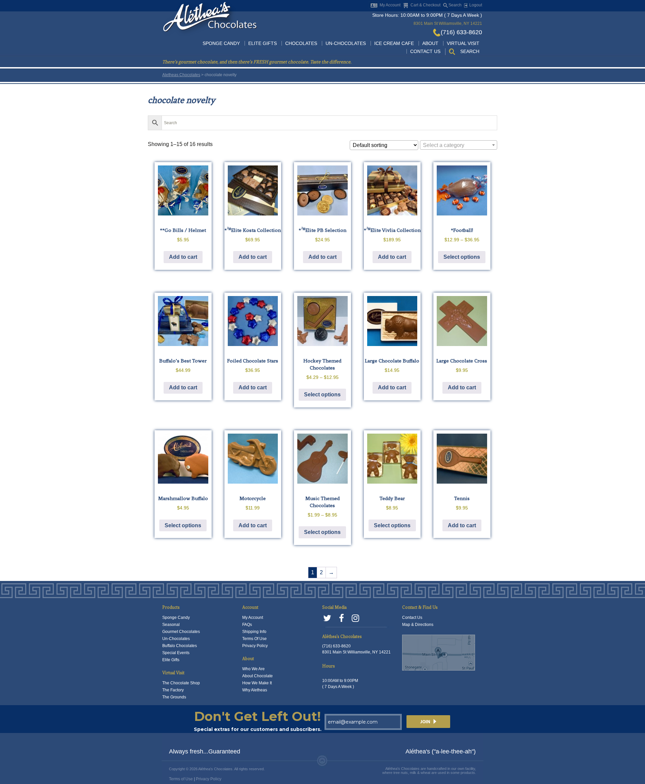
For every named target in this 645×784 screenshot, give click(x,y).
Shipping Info (254, 631)
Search (455, 5)
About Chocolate (257, 676)
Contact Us (425, 51)
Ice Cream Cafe (394, 43)
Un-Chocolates (346, 43)
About (430, 43)
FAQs (247, 624)
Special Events (175, 652)
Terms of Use (181, 779)
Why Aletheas (254, 690)
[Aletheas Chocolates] (209, 18)
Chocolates (301, 43)
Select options (461, 257)
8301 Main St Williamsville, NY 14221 (448, 23)
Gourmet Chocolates (181, 631)
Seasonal (171, 624)
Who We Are (253, 669)
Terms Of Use (254, 638)
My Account (390, 5)
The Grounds (174, 697)
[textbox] (458, 145)
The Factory (173, 690)
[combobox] (458, 145)
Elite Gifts (262, 43)
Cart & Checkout (425, 5)
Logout (475, 5)
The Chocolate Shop (181, 683)
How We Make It (257, 683)
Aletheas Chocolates (181, 74)
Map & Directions (417, 624)
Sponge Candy (221, 43)
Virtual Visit (463, 43)
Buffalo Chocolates (179, 645)
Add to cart (183, 257)
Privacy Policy (255, 645)
